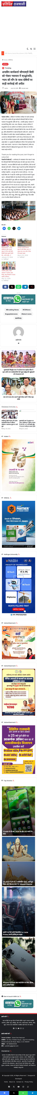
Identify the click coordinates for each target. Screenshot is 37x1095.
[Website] (18, 343)
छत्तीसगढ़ (18, 318)
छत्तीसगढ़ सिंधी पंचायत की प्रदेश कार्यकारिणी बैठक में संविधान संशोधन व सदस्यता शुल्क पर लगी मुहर (10, 423)
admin (6, 88)
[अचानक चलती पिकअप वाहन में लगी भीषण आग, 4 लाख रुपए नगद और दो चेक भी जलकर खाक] (25, 242)
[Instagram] (21, 1028)
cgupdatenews (12, 314)
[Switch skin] (28, 48)
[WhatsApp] (23, 1028)
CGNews (27, 310)
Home (5, 60)
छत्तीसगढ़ (10, 60)
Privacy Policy (29, 1082)
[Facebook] (14, 1028)
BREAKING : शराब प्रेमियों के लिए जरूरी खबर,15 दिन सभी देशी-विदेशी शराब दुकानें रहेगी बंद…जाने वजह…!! (7, 251)
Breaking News (13, 310)
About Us (12, 1082)
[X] (16, 1028)
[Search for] (31, 48)
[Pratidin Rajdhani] (13, 3)
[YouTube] (18, 1028)
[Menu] (35, 48)
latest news (26, 314)
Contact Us (19, 1082)
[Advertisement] (18, 27)
